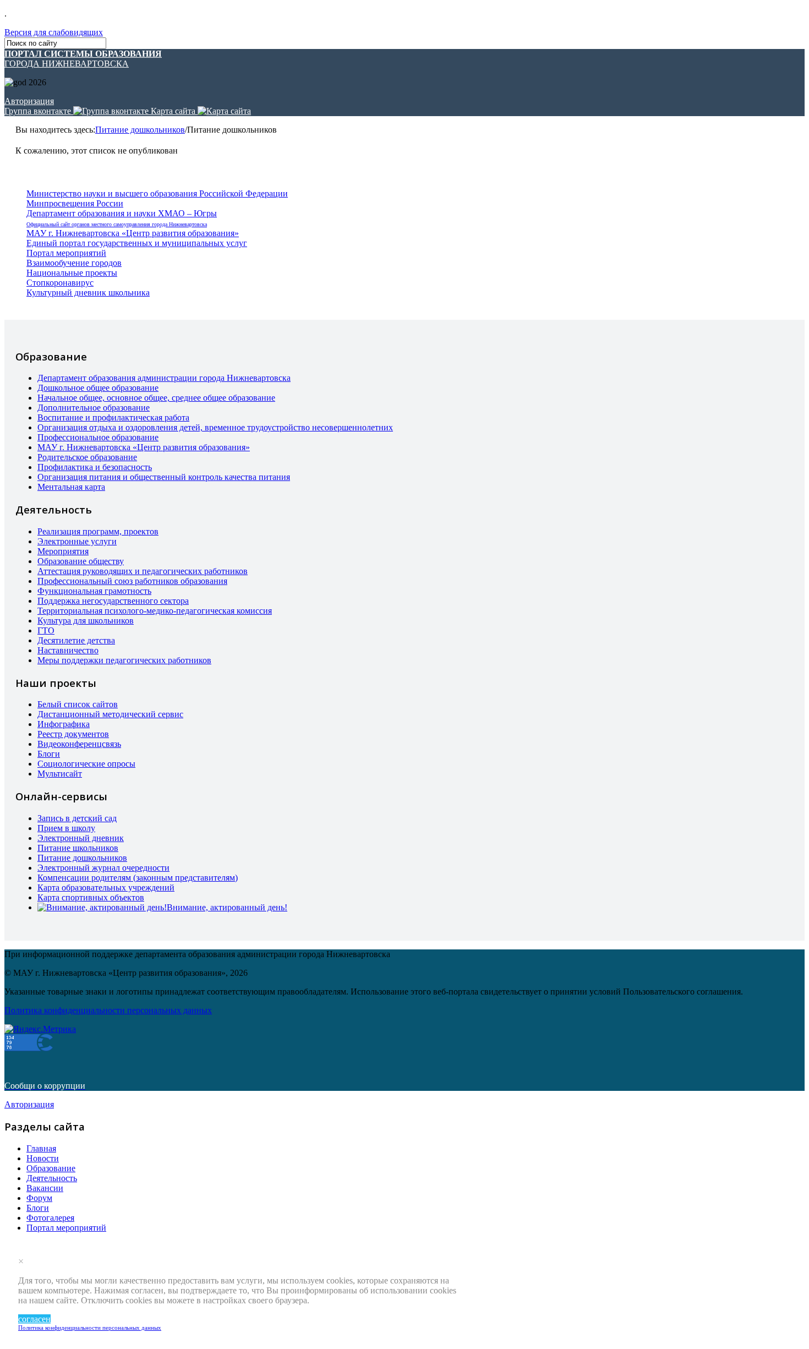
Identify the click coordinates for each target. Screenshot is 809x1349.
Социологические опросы (86, 763)
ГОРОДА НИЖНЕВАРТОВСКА (83, 58)
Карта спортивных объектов (90, 897)
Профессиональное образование (97, 437)
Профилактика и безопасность (94, 467)
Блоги (48, 753)
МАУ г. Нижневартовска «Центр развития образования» (132, 233)
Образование (50, 1168)
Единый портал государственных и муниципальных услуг (136, 243)
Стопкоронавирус (60, 282)
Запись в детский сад (77, 818)
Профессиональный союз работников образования (132, 581)
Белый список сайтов (77, 704)
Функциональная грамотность (94, 591)
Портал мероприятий (66, 253)
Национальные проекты (71, 272)
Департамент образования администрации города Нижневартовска (164, 378)
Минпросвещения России (74, 203)
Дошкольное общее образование (97, 387)
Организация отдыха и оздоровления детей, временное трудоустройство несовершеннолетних (215, 427)
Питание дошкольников (140, 129)
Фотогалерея (50, 1217)
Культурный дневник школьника (88, 292)
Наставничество (68, 650)
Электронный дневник (80, 838)
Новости (42, 1158)
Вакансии (44, 1188)
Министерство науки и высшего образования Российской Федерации (157, 193)
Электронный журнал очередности (103, 867)
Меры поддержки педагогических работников (124, 660)
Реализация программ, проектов (97, 531)
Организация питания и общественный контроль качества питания (163, 477)
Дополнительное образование (93, 407)
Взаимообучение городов (74, 262)
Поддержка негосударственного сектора (113, 600)
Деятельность (51, 1178)
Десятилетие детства (76, 640)
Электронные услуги (77, 541)
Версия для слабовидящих (53, 32)
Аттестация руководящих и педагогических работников (142, 571)
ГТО (45, 630)
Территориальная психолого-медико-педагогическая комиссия (154, 610)
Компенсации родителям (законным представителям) (137, 877)
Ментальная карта (71, 486)
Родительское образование (87, 457)
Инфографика (63, 724)
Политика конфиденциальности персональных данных (89, 1327)
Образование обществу (80, 561)
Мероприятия (63, 551)
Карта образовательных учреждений (105, 887)
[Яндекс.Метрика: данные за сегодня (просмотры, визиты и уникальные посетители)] (40, 1029)
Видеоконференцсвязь (79, 744)
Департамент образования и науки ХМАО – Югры (121, 213)
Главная (41, 1148)
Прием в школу (66, 828)
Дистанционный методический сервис (110, 714)
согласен (34, 1319)
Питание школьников (77, 848)
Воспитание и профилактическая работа (113, 417)
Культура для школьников (85, 620)
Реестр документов (73, 734)
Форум (39, 1198)
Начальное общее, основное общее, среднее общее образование (156, 397)
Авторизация (29, 101)
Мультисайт (59, 773)
